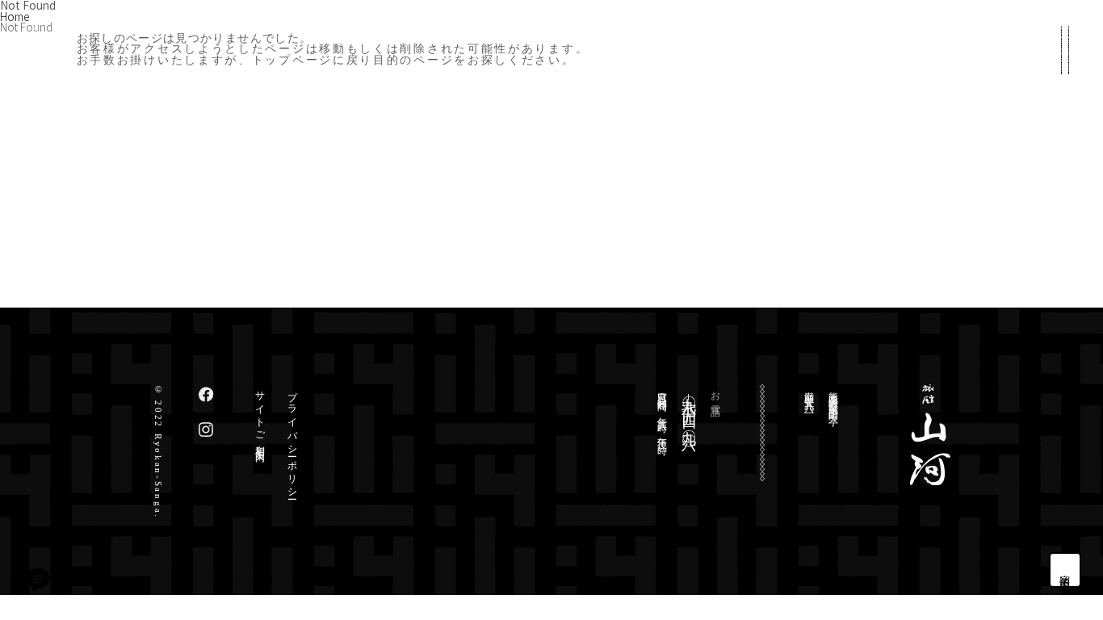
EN (1065, 498)
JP (1065, 471)
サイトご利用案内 (260, 415)
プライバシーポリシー (292, 440)
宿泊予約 (1065, 570)
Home (14, 16)
